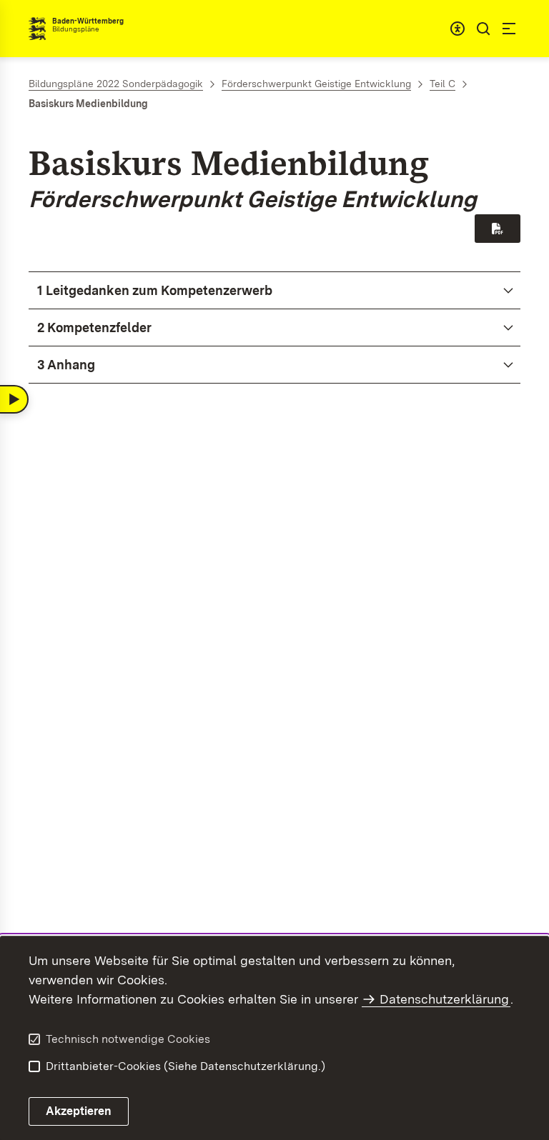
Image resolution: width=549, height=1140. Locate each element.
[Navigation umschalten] (14, 399)
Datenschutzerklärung (444, 998)
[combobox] (457, 28)
